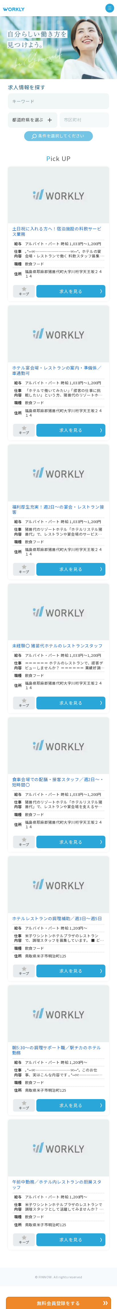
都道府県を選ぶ (27, 120)
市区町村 (73, 120)
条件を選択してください (61, 136)
